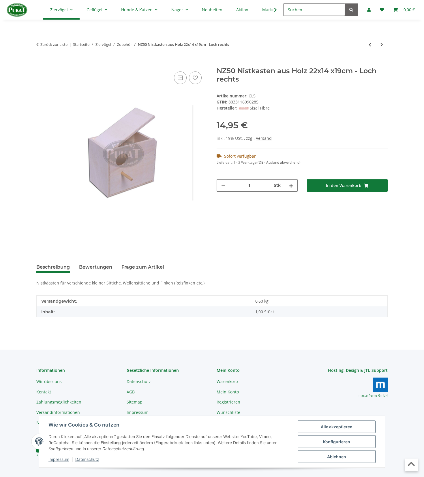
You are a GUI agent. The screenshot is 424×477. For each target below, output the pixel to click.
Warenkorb (227, 381)
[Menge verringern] (223, 185)
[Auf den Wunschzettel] (195, 77)
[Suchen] (351, 9)
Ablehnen (336, 456)
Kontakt (43, 392)
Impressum (58, 459)
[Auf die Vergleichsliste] (180, 77)
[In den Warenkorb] (41, 64)
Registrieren (228, 402)
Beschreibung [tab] (53, 267)
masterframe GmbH (373, 395)
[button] (272, 9)
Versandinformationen (58, 412)
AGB (131, 392)
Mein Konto (228, 392)
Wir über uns (49, 381)
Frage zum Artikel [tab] (142, 267)
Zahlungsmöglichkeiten (58, 402)
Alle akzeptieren (336, 426)
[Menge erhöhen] (291, 185)
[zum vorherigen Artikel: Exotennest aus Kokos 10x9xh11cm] (370, 44)
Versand (264, 138)
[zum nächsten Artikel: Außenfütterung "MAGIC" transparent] (382, 44)
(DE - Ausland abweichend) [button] (279, 162)
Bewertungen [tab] (95, 267)
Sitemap (134, 402)
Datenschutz (87, 459)
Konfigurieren (336, 441)
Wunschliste (228, 412)
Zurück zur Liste (53, 44)
